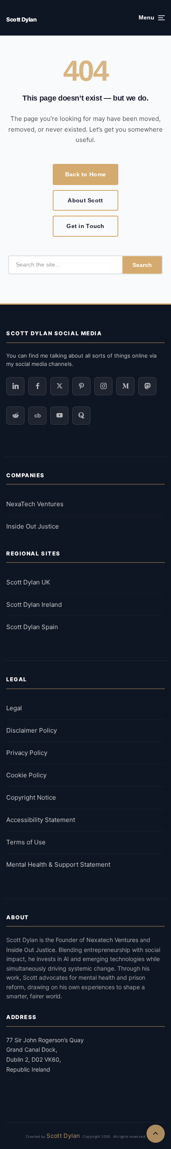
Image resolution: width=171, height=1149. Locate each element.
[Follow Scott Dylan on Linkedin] (15, 386)
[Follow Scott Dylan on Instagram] (103, 386)
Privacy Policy (26, 753)
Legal (14, 708)
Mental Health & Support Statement (58, 864)
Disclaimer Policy (31, 730)
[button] (152, 17)
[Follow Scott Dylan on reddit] (15, 415)
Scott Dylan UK (28, 582)
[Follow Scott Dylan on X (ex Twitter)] (59, 386)
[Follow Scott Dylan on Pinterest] (81, 386)
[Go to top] (156, 1134)
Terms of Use (26, 842)
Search (142, 265)
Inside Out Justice (32, 526)
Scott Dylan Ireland (34, 604)
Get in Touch (85, 226)
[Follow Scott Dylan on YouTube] (59, 415)
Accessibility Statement (40, 820)
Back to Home (85, 174)
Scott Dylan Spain (32, 627)
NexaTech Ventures (35, 504)
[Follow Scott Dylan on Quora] (81, 415)
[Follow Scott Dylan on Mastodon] (147, 386)
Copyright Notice (31, 797)
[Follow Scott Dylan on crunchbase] (37, 415)
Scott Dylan (21, 19)
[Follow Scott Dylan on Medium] (125, 386)
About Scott (85, 200)
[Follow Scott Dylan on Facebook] (37, 386)
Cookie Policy (26, 775)
